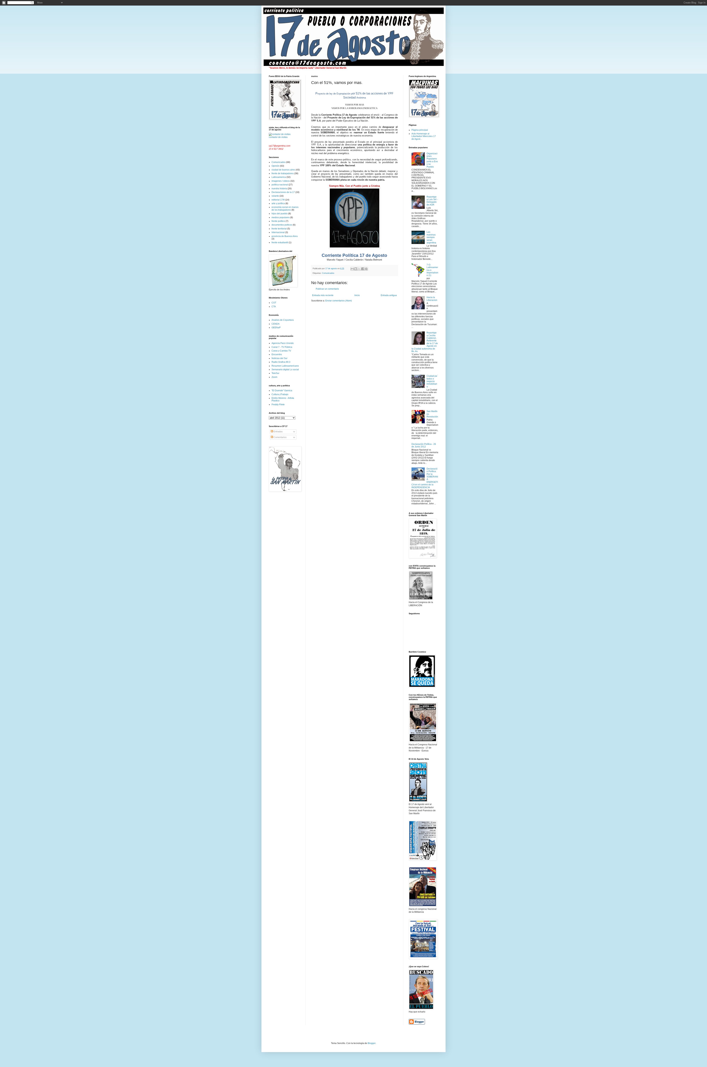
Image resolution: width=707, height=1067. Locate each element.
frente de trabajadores (283, 173)
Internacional (278, 232)
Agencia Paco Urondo (283, 343)
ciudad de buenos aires (283, 169)
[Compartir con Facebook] (363, 269)
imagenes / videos (281, 181)
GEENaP (276, 327)
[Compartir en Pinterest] (366, 269)
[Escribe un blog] (356, 269)
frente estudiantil (280, 242)
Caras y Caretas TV (281, 350)
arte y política (278, 203)
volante (275, 196)
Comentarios (279, 437)
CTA (274, 306)
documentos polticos (282, 225)
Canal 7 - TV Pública (282, 347)
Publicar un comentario (327, 289)
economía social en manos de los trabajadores (285, 208)
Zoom (274, 377)
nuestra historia (279, 188)
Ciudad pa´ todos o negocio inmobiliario (432, 381)
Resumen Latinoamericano (285, 366)
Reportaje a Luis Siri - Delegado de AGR (432, 201)
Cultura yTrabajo (280, 394)
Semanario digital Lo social (285, 369)
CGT (274, 302)
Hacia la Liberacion (432, 298)
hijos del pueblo (280, 213)
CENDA (275, 324)
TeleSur (275, 373)
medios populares (281, 217)
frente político (278, 221)
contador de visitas (278, 137)
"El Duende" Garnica (282, 390)
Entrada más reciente (322, 295)
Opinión (275, 166)
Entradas (278, 431)
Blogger (371, 1043)
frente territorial (279, 228)
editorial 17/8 (278, 199)
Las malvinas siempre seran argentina (431, 237)
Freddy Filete (278, 404)
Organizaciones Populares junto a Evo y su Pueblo (432, 160)
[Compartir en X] (359, 269)
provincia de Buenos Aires (285, 236)
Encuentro (277, 354)
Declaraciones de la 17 (283, 192)
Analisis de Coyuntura (283, 320)
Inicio (357, 295)
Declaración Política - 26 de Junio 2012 (423, 445)
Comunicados (328, 273)
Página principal (419, 130)
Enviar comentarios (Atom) (338, 300)
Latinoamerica (279, 177)
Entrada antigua (389, 295)
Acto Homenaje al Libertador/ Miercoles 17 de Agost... (423, 136)
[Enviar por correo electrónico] (352, 269)
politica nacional (280, 184)
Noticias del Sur (279, 358)
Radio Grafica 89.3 (281, 362)
